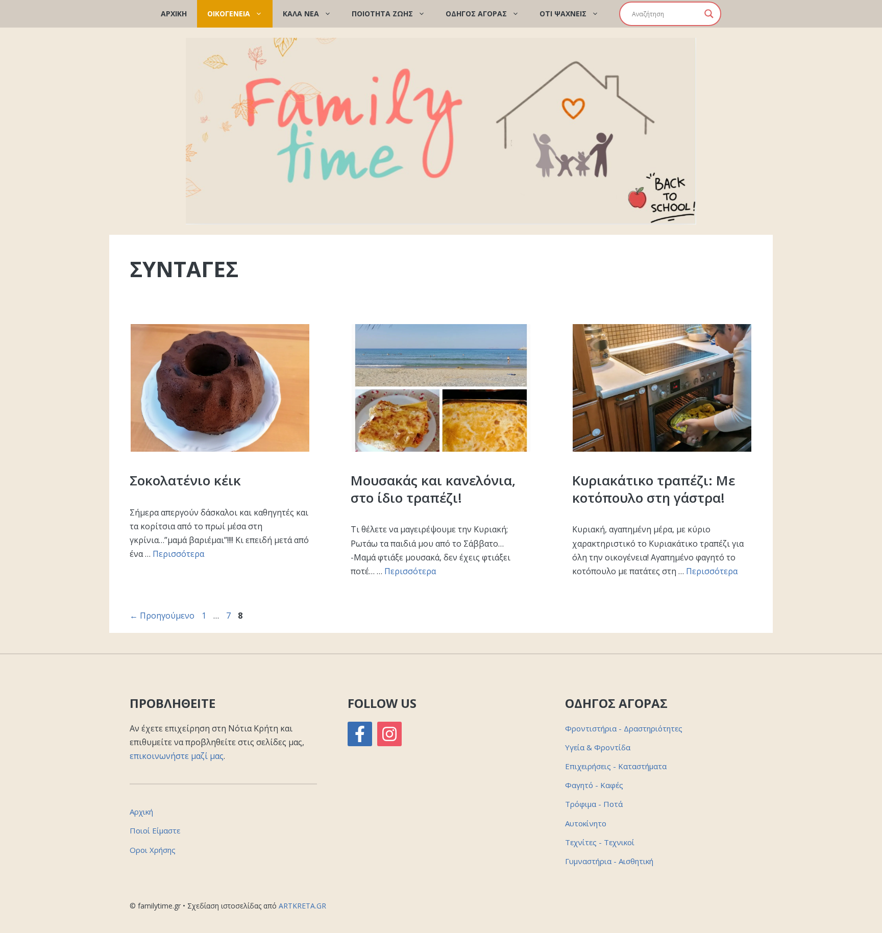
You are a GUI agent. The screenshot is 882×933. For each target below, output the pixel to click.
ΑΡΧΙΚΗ (174, 13)
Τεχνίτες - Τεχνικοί (599, 842)
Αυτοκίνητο (585, 823)
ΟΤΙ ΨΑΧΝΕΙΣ (563, 13)
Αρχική (141, 811)
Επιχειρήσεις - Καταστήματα (616, 766)
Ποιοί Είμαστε (155, 830)
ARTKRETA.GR (302, 906)
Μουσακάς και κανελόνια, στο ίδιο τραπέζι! (433, 489)
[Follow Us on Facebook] (360, 734)
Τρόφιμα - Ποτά (594, 804)
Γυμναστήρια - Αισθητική (609, 861)
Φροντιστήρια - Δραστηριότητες (623, 728)
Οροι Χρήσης (153, 850)
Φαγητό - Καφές (594, 785)
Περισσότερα (178, 553)
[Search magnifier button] (709, 14)
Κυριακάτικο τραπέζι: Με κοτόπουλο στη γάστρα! (653, 489)
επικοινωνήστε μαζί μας (177, 756)
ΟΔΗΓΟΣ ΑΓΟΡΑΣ (476, 13)
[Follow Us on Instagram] (389, 734)
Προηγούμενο (162, 615)
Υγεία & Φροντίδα (597, 747)
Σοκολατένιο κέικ (185, 480)
